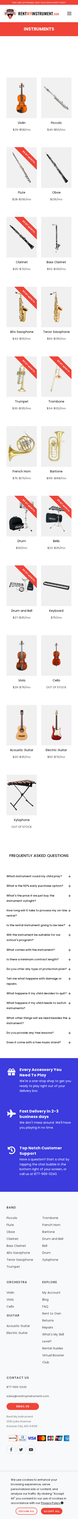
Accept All (52, 1511)
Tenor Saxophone (56, 332)
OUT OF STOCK (56, 687)
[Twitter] (21, 1449)
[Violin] (21, 98)
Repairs (47, 1327)
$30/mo (21, 548)
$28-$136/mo (21, 199)
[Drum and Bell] (21, 585)
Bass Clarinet (56, 262)
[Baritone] (56, 446)
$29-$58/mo (22, 130)
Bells (56, 541)
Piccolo (56, 123)
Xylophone (22, 820)
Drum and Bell (21, 611)
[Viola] (21, 655)
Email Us (22, 1406)
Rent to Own (51, 1313)
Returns (48, 1320)
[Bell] (56, 516)
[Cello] (56, 655)
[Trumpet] (21, 376)
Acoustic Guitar (21, 750)
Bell (44, 1246)
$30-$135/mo (21, 408)
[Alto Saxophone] (21, 307)
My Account (51, 1292)
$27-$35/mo (22, 617)
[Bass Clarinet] (56, 237)
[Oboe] (56, 167)
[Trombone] (56, 376)
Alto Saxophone (22, 332)
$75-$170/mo (22, 478)
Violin (22, 123)
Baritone (56, 471)
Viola (21, 680)
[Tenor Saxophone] (56, 307)
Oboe (56, 192)
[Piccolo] (56, 98)
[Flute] (21, 167)
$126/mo (56, 199)
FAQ (45, 1306)
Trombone (56, 401)
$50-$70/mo (56, 757)
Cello (56, 680)
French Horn (22, 471)
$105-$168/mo (56, 478)
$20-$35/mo (22, 757)
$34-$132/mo (56, 408)
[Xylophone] (21, 795)
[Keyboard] (56, 585)
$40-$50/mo (56, 130)
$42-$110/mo (22, 339)
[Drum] (21, 516)
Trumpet (21, 401)
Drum (22, 541)
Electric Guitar (56, 750)
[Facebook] (11, 1449)
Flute (21, 192)
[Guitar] (21, 725)
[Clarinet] (21, 237)
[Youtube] (31, 1449)
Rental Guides (52, 1348)
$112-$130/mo (56, 269)
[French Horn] (21, 446)
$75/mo (56, 617)
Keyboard (56, 611)
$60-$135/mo (56, 339)
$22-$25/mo (56, 548)
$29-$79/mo (22, 687)
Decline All (26, 1511)
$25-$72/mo (22, 269)
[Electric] (56, 725)
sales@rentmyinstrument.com (27, 1396)
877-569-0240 (45, 1174)
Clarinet (22, 262)
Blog (45, 1299)
